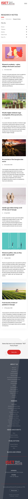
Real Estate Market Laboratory (14, 425)
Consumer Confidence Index (14, 408)
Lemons (16, 496)
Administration (14, 381)
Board (14, 385)
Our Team (14, 369)
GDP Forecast (14, 410)
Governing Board (14, 387)
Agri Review (14, 404)
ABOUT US (14, 364)
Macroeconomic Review (14, 416)
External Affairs (14, 383)
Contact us (14, 397)
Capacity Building (14, 435)
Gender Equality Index (14, 412)
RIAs (14, 448)
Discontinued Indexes (14, 418)
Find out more (14, 490)
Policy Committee (14, 389)
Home (2, 19)
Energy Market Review (14, 423)
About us (14, 367)
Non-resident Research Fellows (14, 377)
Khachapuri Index (14, 414)
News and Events (14, 430)
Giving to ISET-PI (14, 393)
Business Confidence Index (14, 406)
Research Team (14, 375)
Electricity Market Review (14, 421)
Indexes (14, 401)
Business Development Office (14, 379)
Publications (8, 19)
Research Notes (17, 19)
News (14, 433)
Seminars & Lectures (14, 437)
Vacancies (14, 395)
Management (14, 371)
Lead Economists (14, 373)
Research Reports (14, 444)
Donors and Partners (14, 391)
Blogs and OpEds (14, 452)
